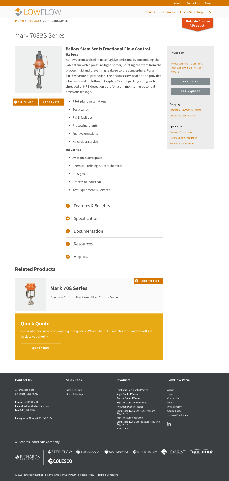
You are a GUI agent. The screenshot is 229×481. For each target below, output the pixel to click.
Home (19, 20)
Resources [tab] (83, 244)
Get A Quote (51, 102)
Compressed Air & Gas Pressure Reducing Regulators (138, 423)
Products (148, 12)
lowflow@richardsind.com (35, 406)
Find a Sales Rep (191, 12)
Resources (167, 12)
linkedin (169, 424)
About (177, 3)
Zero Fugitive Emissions (182, 143)
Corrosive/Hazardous (181, 132)
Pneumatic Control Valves (183, 115)
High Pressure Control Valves (132, 402)
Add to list (25, 102)
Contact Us (193, 3)
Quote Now (41, 348)
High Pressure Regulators (130, 417)
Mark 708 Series (69, 288)
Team (208, 3)
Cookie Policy (174, 410)
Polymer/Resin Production (183, 137)
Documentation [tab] (88, 231)
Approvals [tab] (83, 256)
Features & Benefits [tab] (92, 205)
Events (171, 402)
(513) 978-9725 (44, 418)
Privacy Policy (174, 406)
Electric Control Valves (128, 398)
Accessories (123, 428)
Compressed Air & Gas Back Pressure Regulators (136, 412)
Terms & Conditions (177, 415)
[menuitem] (149, 12)
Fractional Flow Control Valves (185, 109)
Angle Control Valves (127, 394)
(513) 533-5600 (31, 402)
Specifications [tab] (87, 218)
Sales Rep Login (74, 390)
